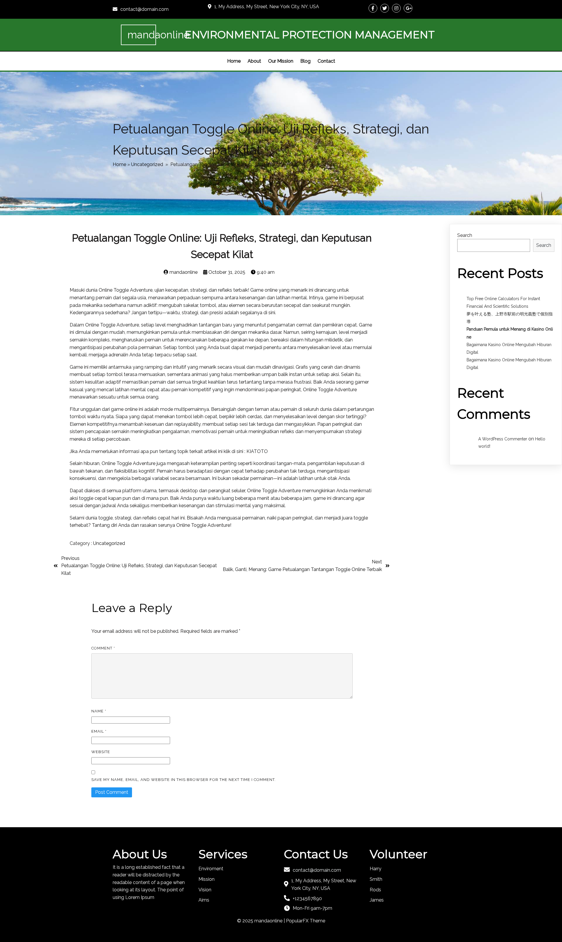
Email (99, 731)
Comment (103, 648)
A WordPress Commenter (502, 439)
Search (464, 235)
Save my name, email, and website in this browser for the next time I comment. (183, 779)
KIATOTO (257, 451)
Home (119, 164)
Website (100, 752)
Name (98, 711)
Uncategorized (147, 164)
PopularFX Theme (305, 921)
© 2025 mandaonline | (261, 921)
